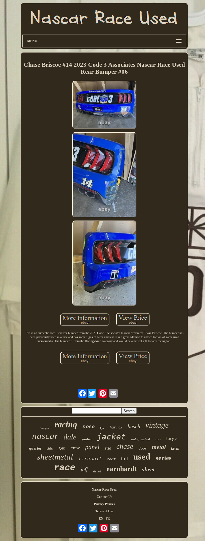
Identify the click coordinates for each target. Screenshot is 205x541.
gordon (87, 439)
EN (101, 518)
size (108, 448)
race (64, 468)
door (143, 448)
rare (158, 439)
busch (134, 426)
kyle (102, 428)
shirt (50, 448)
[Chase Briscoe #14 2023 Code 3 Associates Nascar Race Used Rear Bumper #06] (104, 105)
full (124, 458)
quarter (35, 448)
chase (124, 446)
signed (97, 471)
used (141, 456)
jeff (84, 469)
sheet (148, 469)
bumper (44, 428)
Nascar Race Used (104, 489)
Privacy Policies (104, 504)
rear (111, 458)
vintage (157, 425)
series (164, 457)
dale (70, 437)
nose (88, 426)
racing (65, 424)
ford (62, 448)
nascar (45, 436)
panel (92, 446)
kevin (175, 448)
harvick (116, 427)
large (171, 438)
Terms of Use (104, 511)
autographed (140, 439)
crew (75, 447)
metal (159, 447)
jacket (111, 436)
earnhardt (122, 469)
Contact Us (104, 497)
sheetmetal (55, 456)
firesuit (90, 459)
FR (108, 518)
